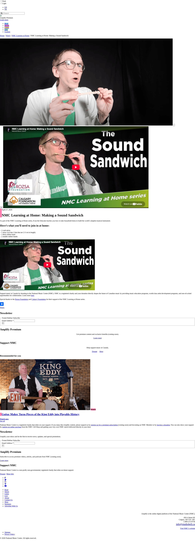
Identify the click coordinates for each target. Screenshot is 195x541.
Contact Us (9, 500)
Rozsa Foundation (21, 299)
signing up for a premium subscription (104, 425)
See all (2, 421)
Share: (2, 308)
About (7, 498)
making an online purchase (11, 427)
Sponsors (8, 504)
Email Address (8, 321)
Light (4, 3)
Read (6, 24)
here (32, 295)
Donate (94, 351)
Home (2, 36)
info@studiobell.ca (185, 524)
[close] (1, 207)
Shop (101, 351)
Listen (7, 28)
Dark (4, 1)
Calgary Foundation (39, 299)
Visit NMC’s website (187, 528)
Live (6, 30)
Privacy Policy (10, 534)
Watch (7, 26)
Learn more (4, 20)
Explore (7, 32)
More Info (10, 474)
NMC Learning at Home (20, 36)
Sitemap (7, 532)
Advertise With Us (11, 506)
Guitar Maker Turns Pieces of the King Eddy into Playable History (40, 414)
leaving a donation (163, 425)
